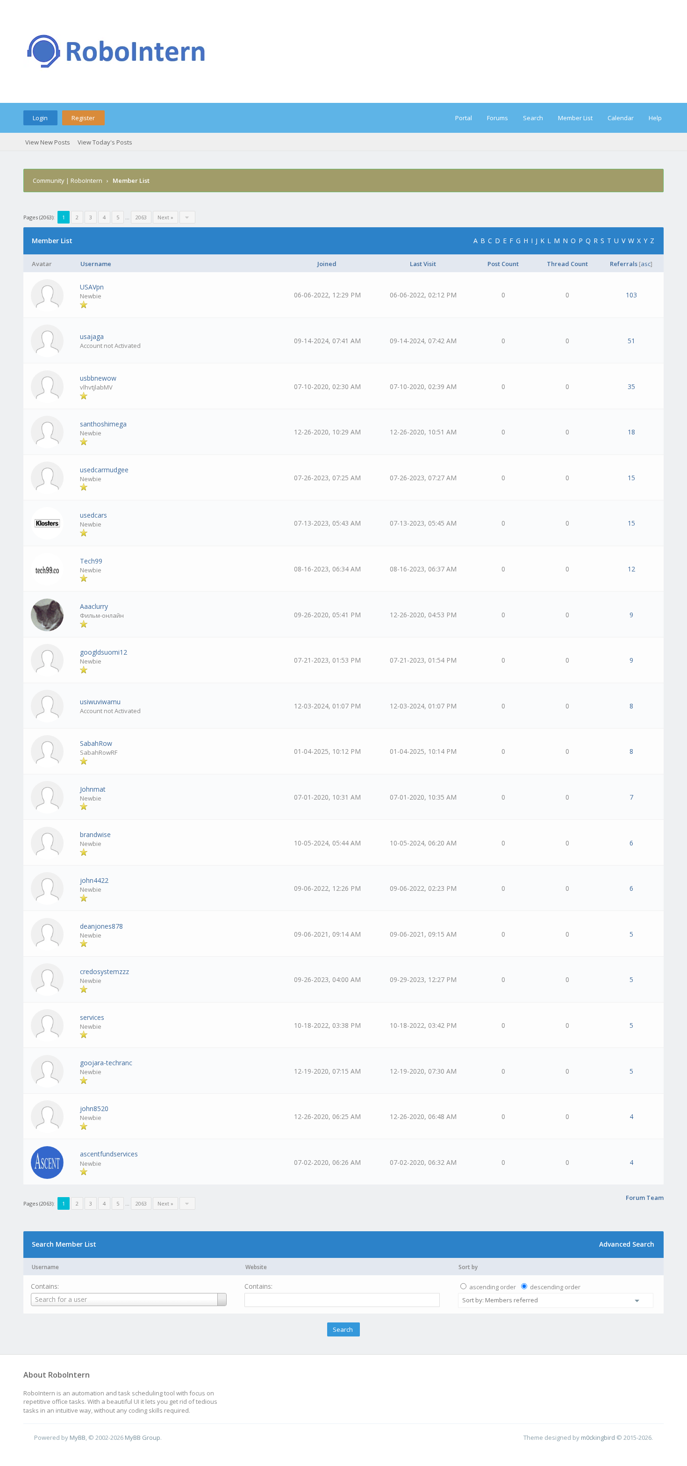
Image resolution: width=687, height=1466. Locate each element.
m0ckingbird (598, 1437)
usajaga (92, 336)
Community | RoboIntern (67, 180)
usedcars (93, 515)
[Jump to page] (187, 217)
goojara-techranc (106, 1062)
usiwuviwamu (100, 701)
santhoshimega (103, 423)
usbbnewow (98, 378)
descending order (555, 1287)
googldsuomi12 (103, 652)
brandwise (95, 834)
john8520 (94, 1108)
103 (631, 294)
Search (533, 118)
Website (256, 1267)
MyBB (78, 1437)
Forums (497, 118)
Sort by (468, 1267)
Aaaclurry (94, 606)
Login (40, 118)
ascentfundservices (109, 1153)
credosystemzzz (104, 971)
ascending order (492, 1287)
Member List (575, 118)
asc (646, 264)
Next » (165, 217)
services (92, 1017)
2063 (141, 217)
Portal (463, 118)
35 (631, 386)
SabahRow (96, 743)
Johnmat (93, 789)
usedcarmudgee (104, 469)
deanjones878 (101, 926)
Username (45, 1267)
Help (655, 118)
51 (631, 340)
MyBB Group (142, 1437)
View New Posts (47, 142)
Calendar (621, 118)
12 (631, 568)
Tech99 (91, 560)
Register (83, 118)
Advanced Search (626, 1244)
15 (631, 477)
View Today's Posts (105, 142)
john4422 (94, 880)
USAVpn (92, 286)
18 (631, 431)
